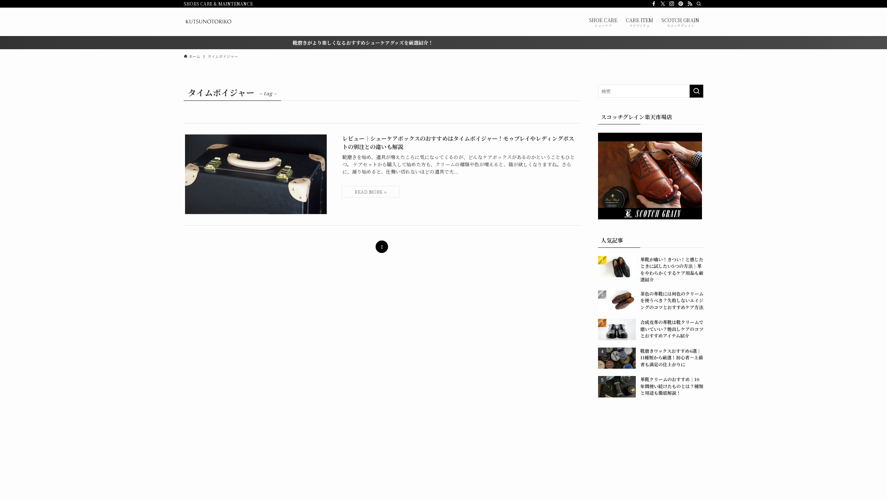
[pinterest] (680, 4)
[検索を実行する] (696, 91)
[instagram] (671, 4)
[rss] (689, 4)
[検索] (698, 4)
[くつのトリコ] (208, 21)
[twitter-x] (662, 4)
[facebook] (653, 4)
